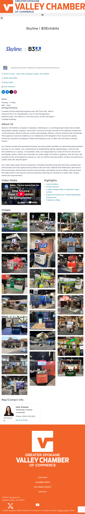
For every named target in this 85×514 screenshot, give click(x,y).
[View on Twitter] (11, 93)
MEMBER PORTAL (7, 21)
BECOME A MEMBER (9, 24)
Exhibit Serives (52, 187)
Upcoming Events (42, 487)
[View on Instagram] (15, 93)
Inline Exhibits (52, 184)
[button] (42, 14)
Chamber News (42, 482)
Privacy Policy (63, 510)
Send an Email (22, 420)
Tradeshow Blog (53, 200)
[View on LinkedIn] (3, 93)
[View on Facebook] (7, 93)
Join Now (42, 477)
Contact (42, 492)
